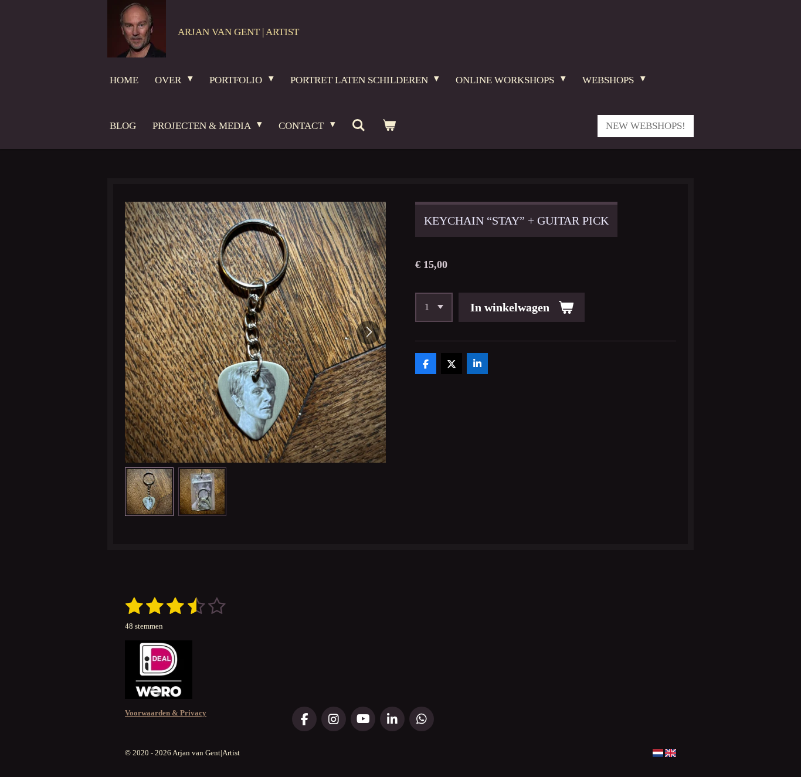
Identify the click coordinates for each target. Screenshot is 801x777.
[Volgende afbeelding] (368, 332)
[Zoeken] (359, 126)
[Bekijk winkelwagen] (389, 126)
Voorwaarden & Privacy (165, 712)
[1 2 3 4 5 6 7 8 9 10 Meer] (434, 307)
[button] (149, 491)
